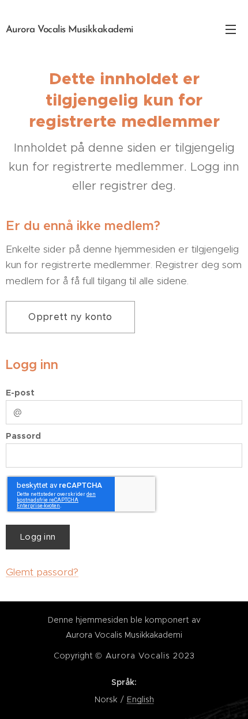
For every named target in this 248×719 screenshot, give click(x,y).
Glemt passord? (42, 572)
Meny (230, 28)
